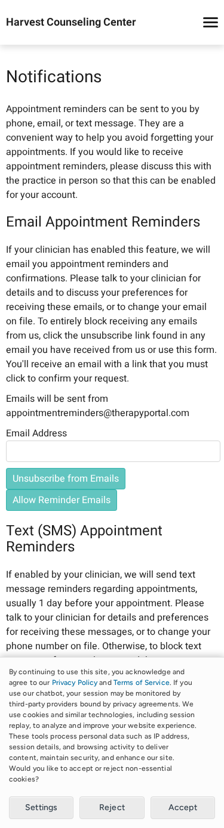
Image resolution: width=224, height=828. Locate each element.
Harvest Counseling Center (71, 22)
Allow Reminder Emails (62, 500)
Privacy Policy (75, 682)
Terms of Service (141, 682)
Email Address (36, 433)
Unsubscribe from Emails (66, 479)
